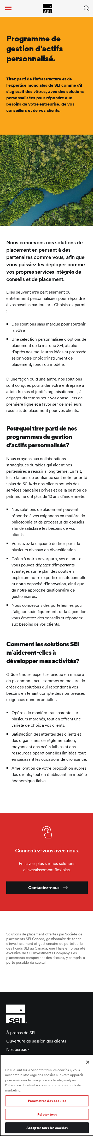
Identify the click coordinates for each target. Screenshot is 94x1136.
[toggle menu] (8, 8)
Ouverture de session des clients (36, 1041)
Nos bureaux (18, 1049)
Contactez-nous (44, 887)
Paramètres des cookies (47, 1101)
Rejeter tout (47, 1114)
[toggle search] (87, 8)
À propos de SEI (20, 1032)
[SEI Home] (48, 8)
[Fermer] (87, 1062)
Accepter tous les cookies (47, 1128)
